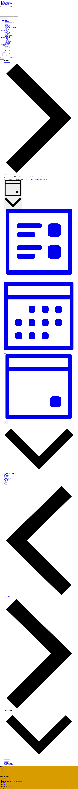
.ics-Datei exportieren (8, 763)
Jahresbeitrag (7, 29)
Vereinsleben (7, 26)
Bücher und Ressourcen (9, 50)
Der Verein (4, 23)
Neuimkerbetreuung (8, 41)
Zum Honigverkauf (3, 778)
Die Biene (6, 34)
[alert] (39, 176)
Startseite (4, 1)
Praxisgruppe (7, 40)
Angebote (6, 476)
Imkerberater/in (7, 42)
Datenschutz (5, 782)
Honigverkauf (7, 47)
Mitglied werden (8, 25)
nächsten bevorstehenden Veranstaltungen (39, 176)
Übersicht (6, 24)
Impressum (4, 784)
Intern (5, 483)
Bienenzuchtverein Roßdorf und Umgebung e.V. (9, 16)
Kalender (6, 48)
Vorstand (5, 484)
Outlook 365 (6, 761)
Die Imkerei (4, 30)
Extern (5, 482)
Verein (5, 474)
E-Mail (3, 768)
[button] (39, 454)
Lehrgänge (6, 480)
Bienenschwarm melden (6, 2)
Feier (5, 481)
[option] (39, 474)
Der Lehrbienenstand (6, 37)
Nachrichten (7, 21)
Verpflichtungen (7, 33)
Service (3, 45)
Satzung (6, 28)
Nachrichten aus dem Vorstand (10, 27)
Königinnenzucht (5, 44)
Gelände (6, 39)
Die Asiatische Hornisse (9, 35)
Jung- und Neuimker (8, 478)
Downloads (7, 49)
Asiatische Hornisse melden (7, 3)
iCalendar (6, 760)
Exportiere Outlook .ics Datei (9, 764)
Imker (5, 477)
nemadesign (9, 786)
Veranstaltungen (7, 62)
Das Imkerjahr (7, 43)
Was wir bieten (7, 46)
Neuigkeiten (4, 20)
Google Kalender (7, 759)
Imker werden (7, 32)
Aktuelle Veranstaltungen (9, 22)
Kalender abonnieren (8, 710)
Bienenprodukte (7, 36)
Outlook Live (6, 762)
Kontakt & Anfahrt (5, 4)
